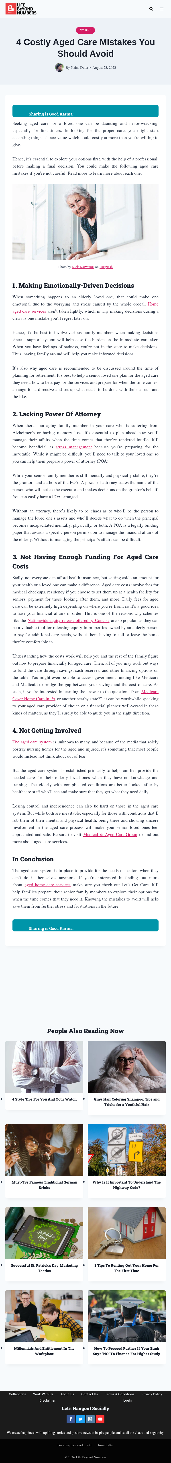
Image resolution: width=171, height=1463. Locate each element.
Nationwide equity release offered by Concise (68, 620)
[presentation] (44, 1067)
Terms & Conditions (119, 1394)
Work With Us (43, 1394)
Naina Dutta (79, 67)
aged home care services (48, 885)
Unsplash (106, 266)
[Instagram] (90, 1419)
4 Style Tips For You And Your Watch (44, 1099)
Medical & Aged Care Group (110, 834)
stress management (74, 447)
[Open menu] (161, 8)
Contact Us (89, 1394)
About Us (67, 1394)
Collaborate (17, 1394)
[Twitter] (80, 1419)
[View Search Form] (151, 9)
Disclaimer (47, 1400)
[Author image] (59, 67)
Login (127, 1400)
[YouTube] (100, 1419)
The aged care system (32, 742)
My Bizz (85, 30)
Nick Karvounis (83, 266)
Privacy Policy (151, 1394)
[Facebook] (71, 1419)
